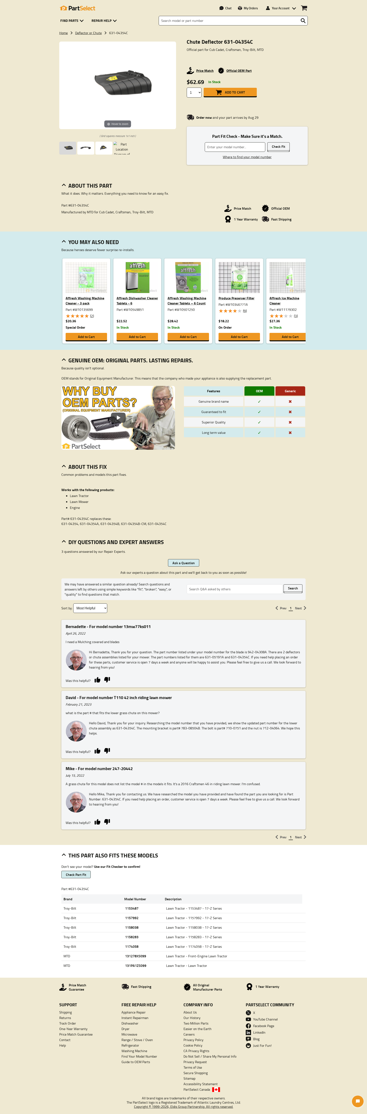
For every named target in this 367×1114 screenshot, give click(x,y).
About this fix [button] (87, 467)
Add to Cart (235, 92)
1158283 (131, 936)
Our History (192, 1017)
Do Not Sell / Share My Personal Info (210, 1056)
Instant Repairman (134, 1017)
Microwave (129, 1034)
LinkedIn (259, 1032)
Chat (228, 8)
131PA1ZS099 (135, 965)
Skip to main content (183, 40)
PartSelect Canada (197, 1089)
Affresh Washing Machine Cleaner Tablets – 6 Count (187, 301)
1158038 (131, 927)
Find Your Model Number (139, 1056)
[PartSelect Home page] (77, 8)
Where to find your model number (247, 157)
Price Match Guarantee (76, 1034)
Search (293, 588)
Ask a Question (183, 562)
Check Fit (278, 146)
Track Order (67, 1023)
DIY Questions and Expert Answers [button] (116, 542)
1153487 (131, 908)
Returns (65, 1017)
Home (63, 33)
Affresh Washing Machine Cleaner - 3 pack (85, 301)
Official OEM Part (239, 70)
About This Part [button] (90, 185)
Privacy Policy (193, 1039)
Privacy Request (195, 1062)
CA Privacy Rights (196, 1050)
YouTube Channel (265, 1019)
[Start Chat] (358, 1101)
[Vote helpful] (97, 679)
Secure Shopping (196, 1073)
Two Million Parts (196, 1023)
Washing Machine (134, 1050)
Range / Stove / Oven (137, 1039)
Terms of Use (193, 1067)
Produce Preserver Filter (236, 298)
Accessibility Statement (201, 1084)
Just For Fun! (262, 1045)
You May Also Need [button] (93, 242)
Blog (256, 1039)
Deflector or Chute (88, 33)
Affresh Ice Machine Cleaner (284, 301)
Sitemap (189, 1078)
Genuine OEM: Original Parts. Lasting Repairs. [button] (130, 360)
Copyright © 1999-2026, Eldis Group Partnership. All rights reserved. (183, 1106)
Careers (189, 1034)
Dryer (125, 1028)
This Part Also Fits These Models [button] (113, 855)
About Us (190, 1012)
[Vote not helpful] (107, 679)
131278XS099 (135, 955)
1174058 (131, 946)
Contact (65, 1039)
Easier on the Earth (198, 1028)
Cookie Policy (193, 1045)
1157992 (131, 917)
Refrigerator (130, 1045)
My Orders (251, 8)
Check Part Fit (76, 874)
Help (62, 1045)
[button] (72, 20)
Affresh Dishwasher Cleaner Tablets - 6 (137, 301)
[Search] (303, 21)
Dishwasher (129, 1023)
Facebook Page (263, 1025)
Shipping (65, 1012)
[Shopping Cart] (304, 8)
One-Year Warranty (73, 1028)
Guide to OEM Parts (135, 1062)
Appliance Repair (133, 1012)
